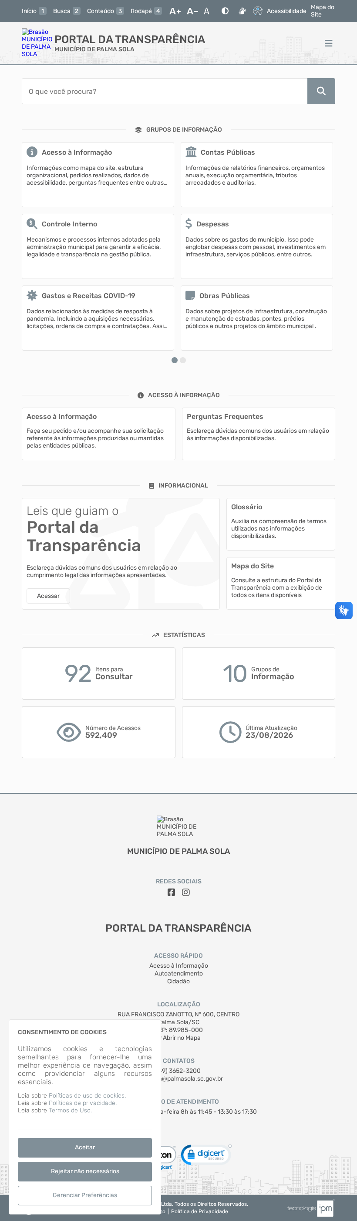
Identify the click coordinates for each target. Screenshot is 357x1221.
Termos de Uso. (70, 1110)
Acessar (48, 596)
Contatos (179, 1061)
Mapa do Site (322, 10)
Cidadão (178, 981)
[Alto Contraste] (225, 11)
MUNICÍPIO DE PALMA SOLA (94, 49)
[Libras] (242, 11)
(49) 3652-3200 (178, 1071)
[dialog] (85, 1116)
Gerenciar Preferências (85, 1195)
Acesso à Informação (178, 965)
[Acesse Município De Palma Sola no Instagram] (186, 892)
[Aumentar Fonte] (175, 10)
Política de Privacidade (199, 1211)
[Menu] (328, 43)
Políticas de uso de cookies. (87, 1095)
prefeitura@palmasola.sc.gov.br (179, 1078)
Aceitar (85, 1147)
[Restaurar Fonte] (209, 10)
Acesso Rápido (178, 955)
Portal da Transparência (129, 39)
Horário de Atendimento (178, 1101)
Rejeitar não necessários (85, 1171)
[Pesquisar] (321, 91)
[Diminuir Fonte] (192, 10)
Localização (178, 1004)
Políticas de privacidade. (83, 1103)
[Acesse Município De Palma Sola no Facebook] (171, 892)
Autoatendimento (179, 973)
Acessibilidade (286, 11)
